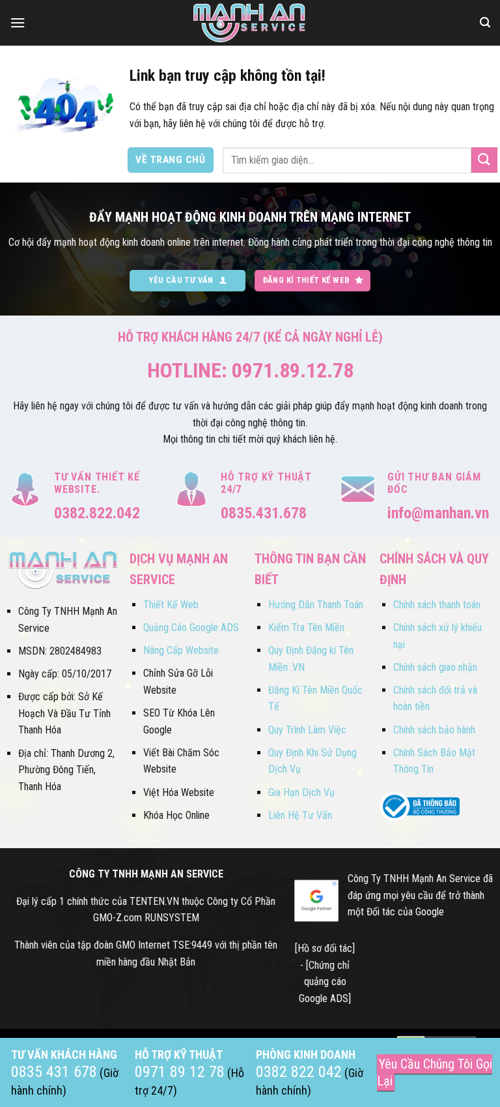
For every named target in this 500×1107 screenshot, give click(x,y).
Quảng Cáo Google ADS (191, 627)
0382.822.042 (97, 513)
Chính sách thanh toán (436, 604)
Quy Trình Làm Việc (307, 730)
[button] (17, 22)
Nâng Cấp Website (181, 650)
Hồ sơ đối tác (325, 948)
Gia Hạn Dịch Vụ (301, 792)
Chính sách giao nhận (435, 667)
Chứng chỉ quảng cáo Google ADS (324, 982)
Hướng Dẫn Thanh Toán (315, 604)
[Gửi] (484, 160)
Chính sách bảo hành (434, 730)
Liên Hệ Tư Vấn (300, 815)
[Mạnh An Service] (250, 23)
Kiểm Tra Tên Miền (306, 627)
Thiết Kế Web (171, 604)
